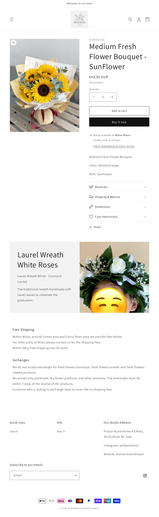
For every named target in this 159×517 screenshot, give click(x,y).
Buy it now (119, 122)
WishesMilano (73, 508)
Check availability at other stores (113, 146)
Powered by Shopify (89, 508)
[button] (11, 19)
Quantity (94, 89)
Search (14, 431)
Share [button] (97, 227)
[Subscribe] (75, 475)
